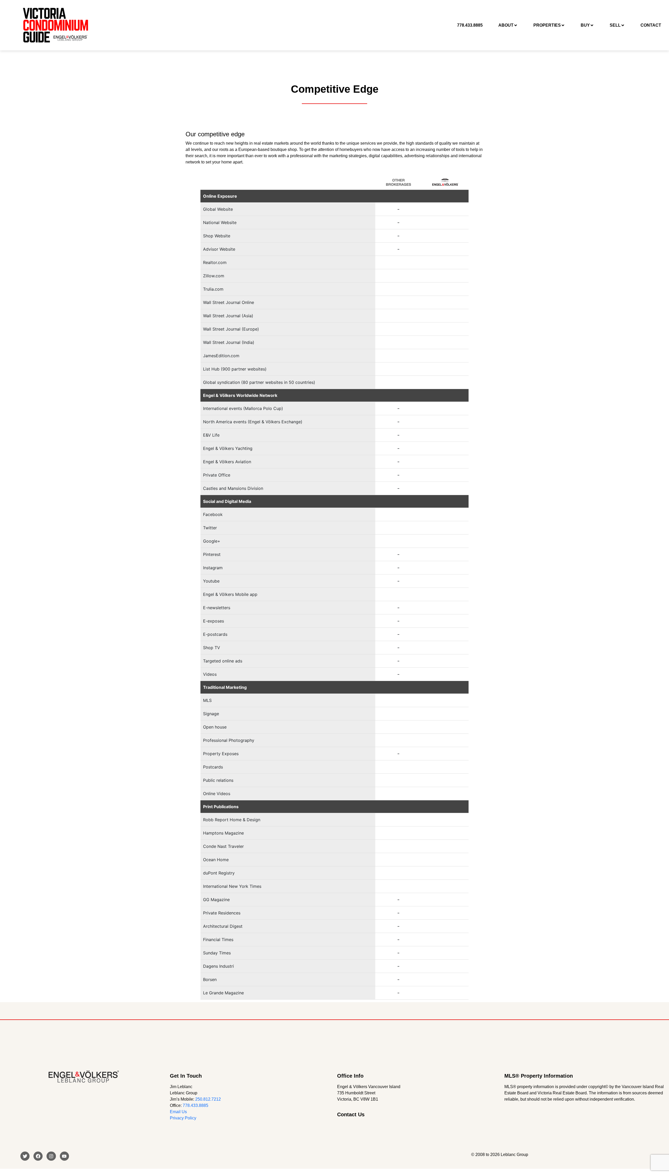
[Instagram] (51, 1156)
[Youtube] (64, 1156)
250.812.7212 (208, 1099)
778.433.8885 (195, 1105)
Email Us (178, 1112)
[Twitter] (25, 1156)
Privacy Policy (183, 1118)
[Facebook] (38, 1156)
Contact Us (351, 1114)
